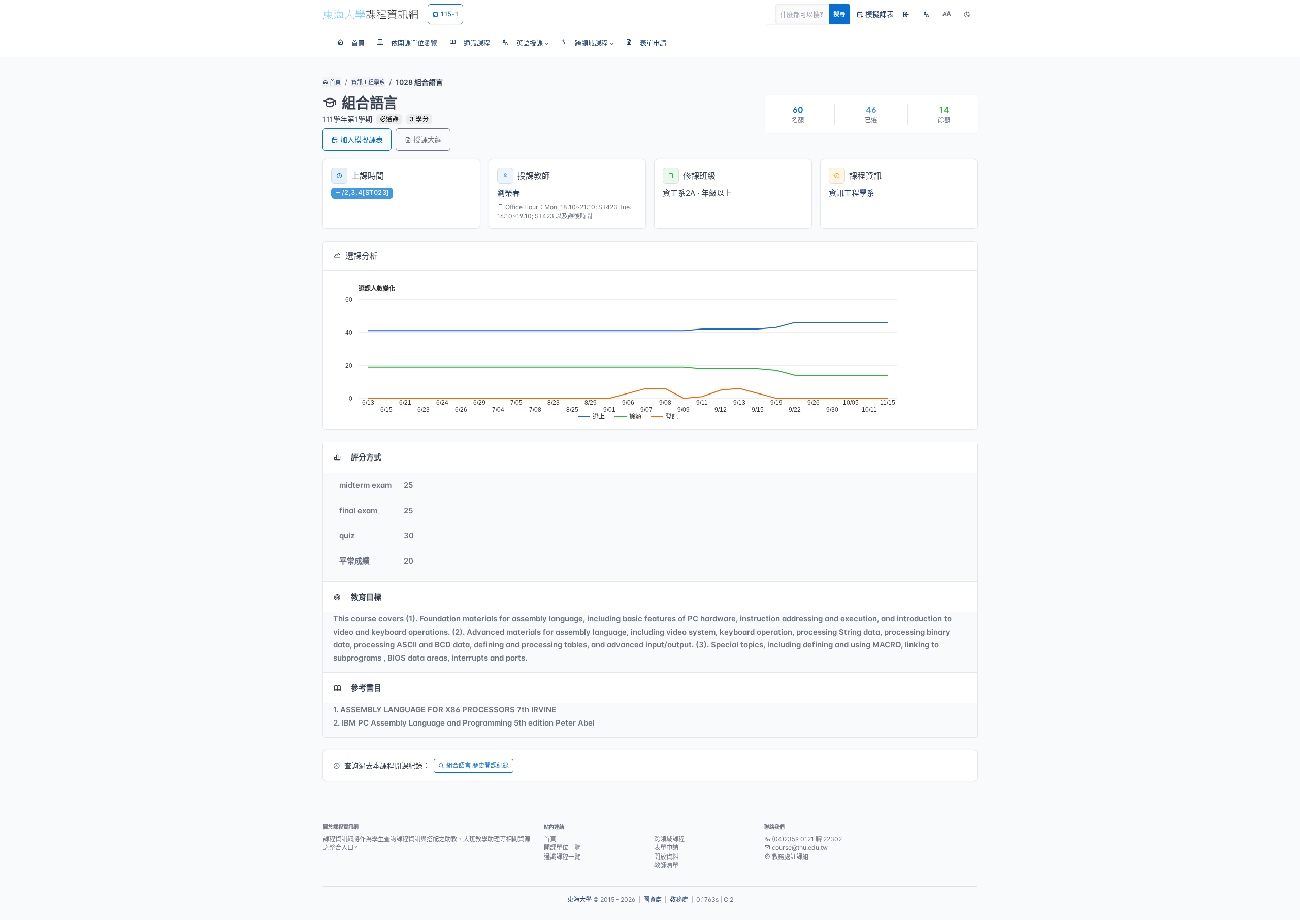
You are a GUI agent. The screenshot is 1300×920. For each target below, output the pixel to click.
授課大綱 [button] (427, 139)
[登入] (906, 14)
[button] (525, 42)
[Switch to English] (926, 14)
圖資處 (652, 899)
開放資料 (666, 857)
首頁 (334, 82)
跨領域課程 (669, 839)
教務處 (679, 899)
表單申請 (666, 847)
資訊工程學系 (368, 82)
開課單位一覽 (562, 847)
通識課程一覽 (562, 857)
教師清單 (666, 865)
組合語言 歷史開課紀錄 (477, 765)
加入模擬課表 (361, 139)
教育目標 (366, 597)
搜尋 (839, 14)
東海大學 (579, 899)
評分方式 (366, 457)
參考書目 (366, 688)
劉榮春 (508, 193)
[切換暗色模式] (967, 14)
